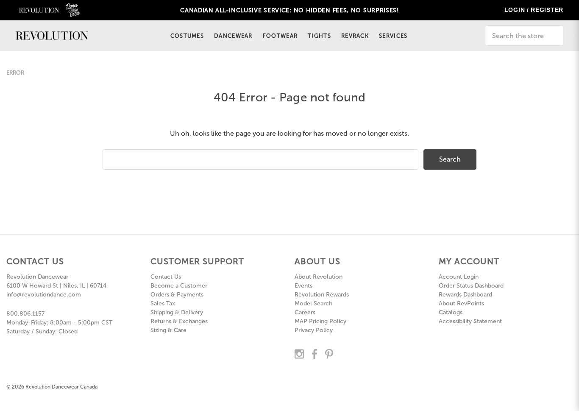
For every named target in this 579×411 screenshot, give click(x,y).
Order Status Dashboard (471, 285)
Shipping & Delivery (176, 312)
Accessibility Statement (470, 321)
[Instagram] (299, 354)
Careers (305, 312)
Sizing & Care (168, 330)
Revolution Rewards (322, 294)
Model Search (313, 303)
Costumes (187, 36)
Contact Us (165, 276)
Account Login (459, 276)
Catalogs (450, 312)
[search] (573, 33)
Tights (319, 36)
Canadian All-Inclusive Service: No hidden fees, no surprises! (289, 10)
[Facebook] (314, 354)
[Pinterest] (329, 353)
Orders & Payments (176, 294)
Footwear (280, 36)
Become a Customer (178, 285)
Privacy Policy (314, 330)
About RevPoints (461, 303)
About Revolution (318, 276)
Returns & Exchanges (179, 321)
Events (303, 285)
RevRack (355, 36)
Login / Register (533, 9)
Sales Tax (162, 303)
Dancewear (233, 36)
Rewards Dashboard (465, 294)
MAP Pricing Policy (320, 321)
